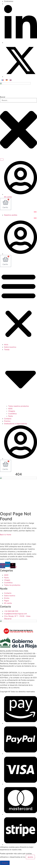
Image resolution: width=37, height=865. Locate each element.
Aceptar (5, 863)
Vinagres (11, 411)
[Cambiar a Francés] (3, 80)
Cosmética (12, 414)
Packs (10, 416)
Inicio (6, 344)
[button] (18, 305)
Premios (7, 421)
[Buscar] (1, 159)
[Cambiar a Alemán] (7, 80)
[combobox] (18, 100)
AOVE (10, 409)
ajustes (30, 857)
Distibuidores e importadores (15, 424)
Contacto (7, 419)
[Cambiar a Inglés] (11, 80)
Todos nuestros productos (18, 406)
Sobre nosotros (10, 347)
